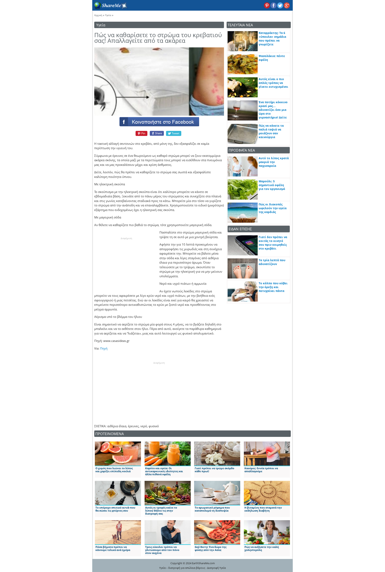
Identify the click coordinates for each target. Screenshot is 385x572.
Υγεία (108, 15)
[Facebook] (159, 121)
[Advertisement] (126, 265)
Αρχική (98, 15)
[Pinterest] (140, 133)
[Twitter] (174, 133)
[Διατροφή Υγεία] (110, 8)
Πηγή (103, 348)
